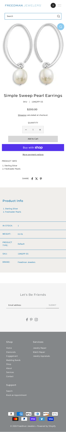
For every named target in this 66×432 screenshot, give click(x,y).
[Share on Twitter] (36, 178)
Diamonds (11, 352)
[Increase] (40, 129)
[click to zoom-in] (60, 26)
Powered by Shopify (46, 426)
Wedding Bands (13, 360)
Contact (9, 376)
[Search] (58, 16)
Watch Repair (39, 352)
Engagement (12, 356)
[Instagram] (36, 319)
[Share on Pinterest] (41, 178)
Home (9, 348)
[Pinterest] (31, 319)
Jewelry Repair (39, 348)
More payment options (33, 154)
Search (9, 391)
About (9, 368)
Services (10, 372)
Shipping (22, 115)
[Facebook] (27, 319)
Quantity (33, 122)
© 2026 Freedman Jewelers (22, 426)
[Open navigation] (59, 5)
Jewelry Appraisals (41, 356)
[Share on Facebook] (32, 178)
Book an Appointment (16, 395)
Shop (8, 364)
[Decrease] (25, 129)
